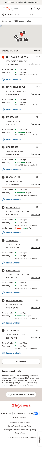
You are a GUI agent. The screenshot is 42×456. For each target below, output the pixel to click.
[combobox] (20, 8)
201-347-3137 (12, 124)
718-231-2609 (12, 308)
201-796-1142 (11, 338)
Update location (25, 21)
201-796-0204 (12, 278)
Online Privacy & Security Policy (20, 426)
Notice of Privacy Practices (20, 423)
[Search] (32, 8)
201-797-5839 (12, 215)
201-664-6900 (12, 94)
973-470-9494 (12, 248)
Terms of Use (20, 433)
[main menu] (3, 8)
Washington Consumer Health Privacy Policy (20, 430)
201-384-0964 (12, 64)
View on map (35, 94)
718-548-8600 (12, 184)
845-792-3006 (12, 154)
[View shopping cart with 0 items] (38, 8)
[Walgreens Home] (8, 8)
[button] (34, 14)
